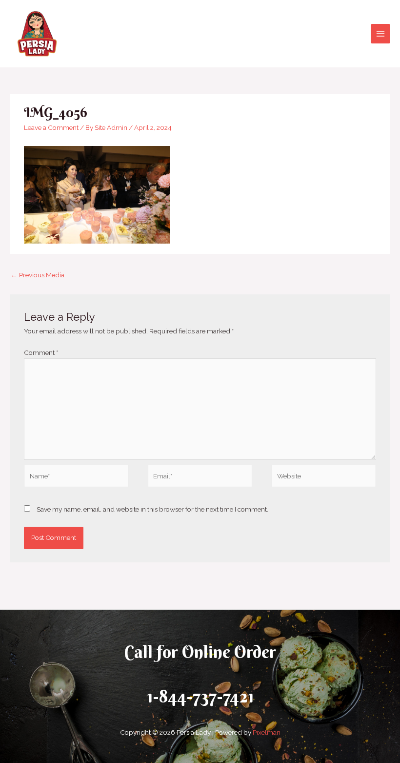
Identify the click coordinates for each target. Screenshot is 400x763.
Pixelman (266, 732)
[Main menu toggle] (381, 34)
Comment (41, 352)
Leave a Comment (51, 127)
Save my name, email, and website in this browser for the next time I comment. (152, 509)
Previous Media (37, 275)
